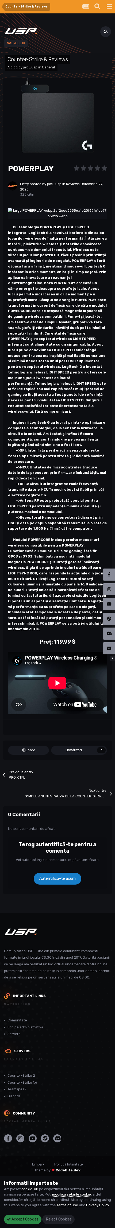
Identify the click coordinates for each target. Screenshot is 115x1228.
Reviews (73, 184)
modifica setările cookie (71, 1194)
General (48, 67)
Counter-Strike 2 (21, 1075)
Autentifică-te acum (57, 878)
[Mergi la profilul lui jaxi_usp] (12, 185)
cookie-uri (29, 1189)
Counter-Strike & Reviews (37, 59)
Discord (13, 1096)
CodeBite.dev (68, 1170)
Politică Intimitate (68, 1164)
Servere (14, 1034)
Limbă (37, 1164)
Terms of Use (67, 1205)
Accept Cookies (25, 1219)
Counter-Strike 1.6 (22, 1082)
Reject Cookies (58, 1219)
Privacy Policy (97, 1205)
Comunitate (17, 1020)
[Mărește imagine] (57, 213)
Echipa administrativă (25, 1027)
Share (30, 750)
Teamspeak (16, 1089)
